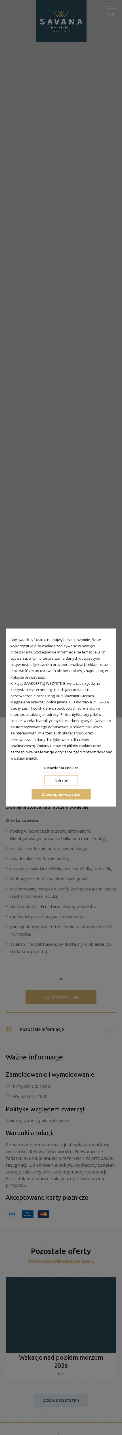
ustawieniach (25, 757)
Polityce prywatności (27, 676)
